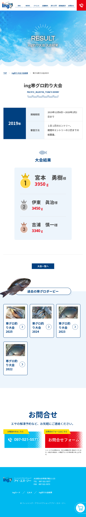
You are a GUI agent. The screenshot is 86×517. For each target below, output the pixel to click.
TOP (5, 73)
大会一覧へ (43, 266)
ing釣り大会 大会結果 (20, 73)
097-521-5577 (44, 481)
